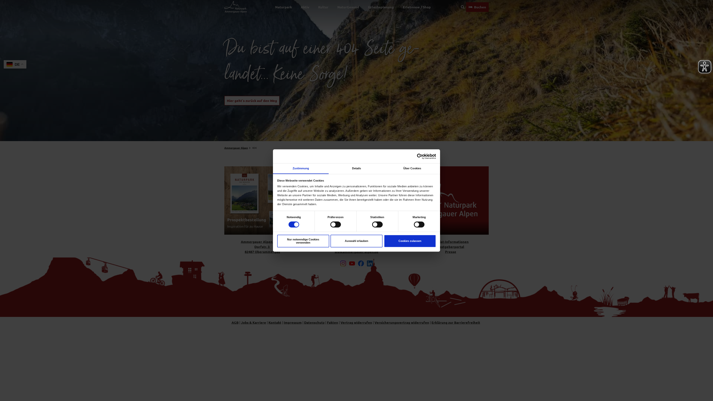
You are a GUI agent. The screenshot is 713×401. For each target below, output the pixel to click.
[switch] (335, 225)
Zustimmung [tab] (301, 168)
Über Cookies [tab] (412, 168)
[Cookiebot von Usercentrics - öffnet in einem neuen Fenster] (419, 156)
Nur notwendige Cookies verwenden (303, 241)
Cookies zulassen (409, 241)
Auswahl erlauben (356, 241)
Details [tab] (356, 168)
